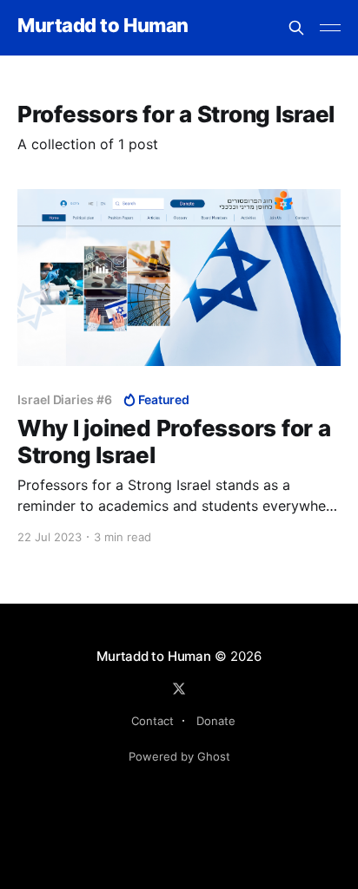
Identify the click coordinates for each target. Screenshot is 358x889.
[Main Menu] (330, 28)
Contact (152, 721)
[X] (179, 689)
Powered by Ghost (179, 756)
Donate (215, 721)
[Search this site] (296, 28)
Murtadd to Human (103, 25)
